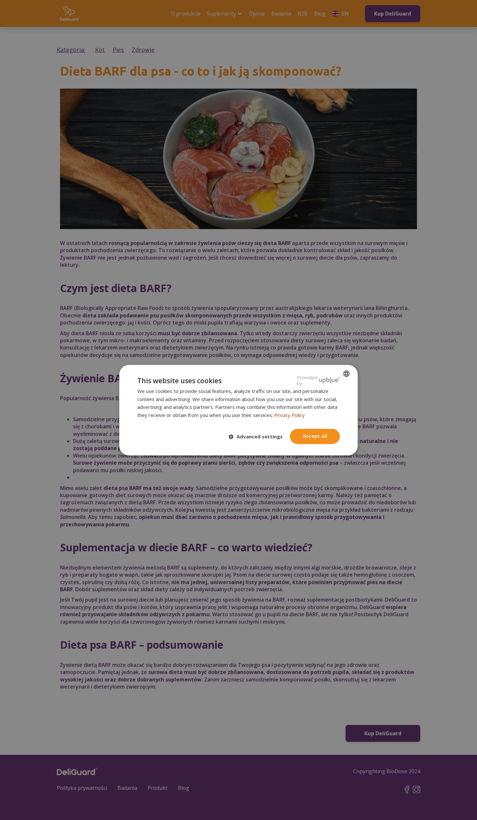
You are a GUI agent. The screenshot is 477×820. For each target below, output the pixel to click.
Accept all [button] (315, 436)
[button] (258, 436)
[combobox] (346, 373)
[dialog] (238, 410)
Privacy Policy (289, 415)
